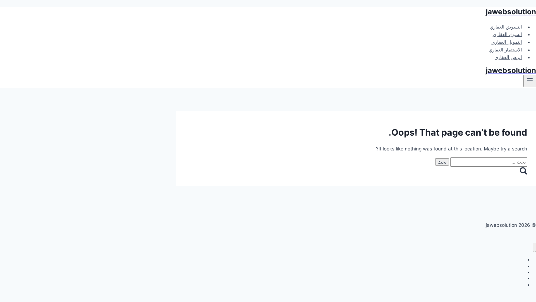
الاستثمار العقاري (505, 50)
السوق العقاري (507, 34)
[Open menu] (529, 81)
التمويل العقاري (506, 42)
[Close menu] (534, 247)
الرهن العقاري (508, 57)
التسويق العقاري (506, 27)
